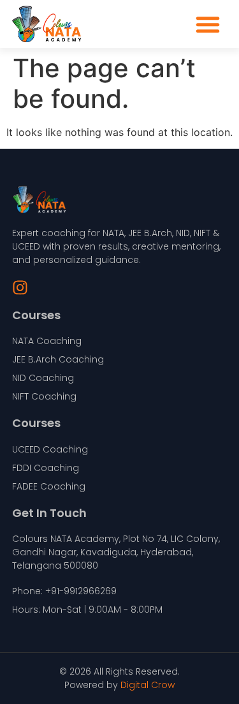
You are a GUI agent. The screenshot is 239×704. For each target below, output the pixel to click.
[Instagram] (20, 288)
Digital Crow (147, 684)
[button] (208, 24)
